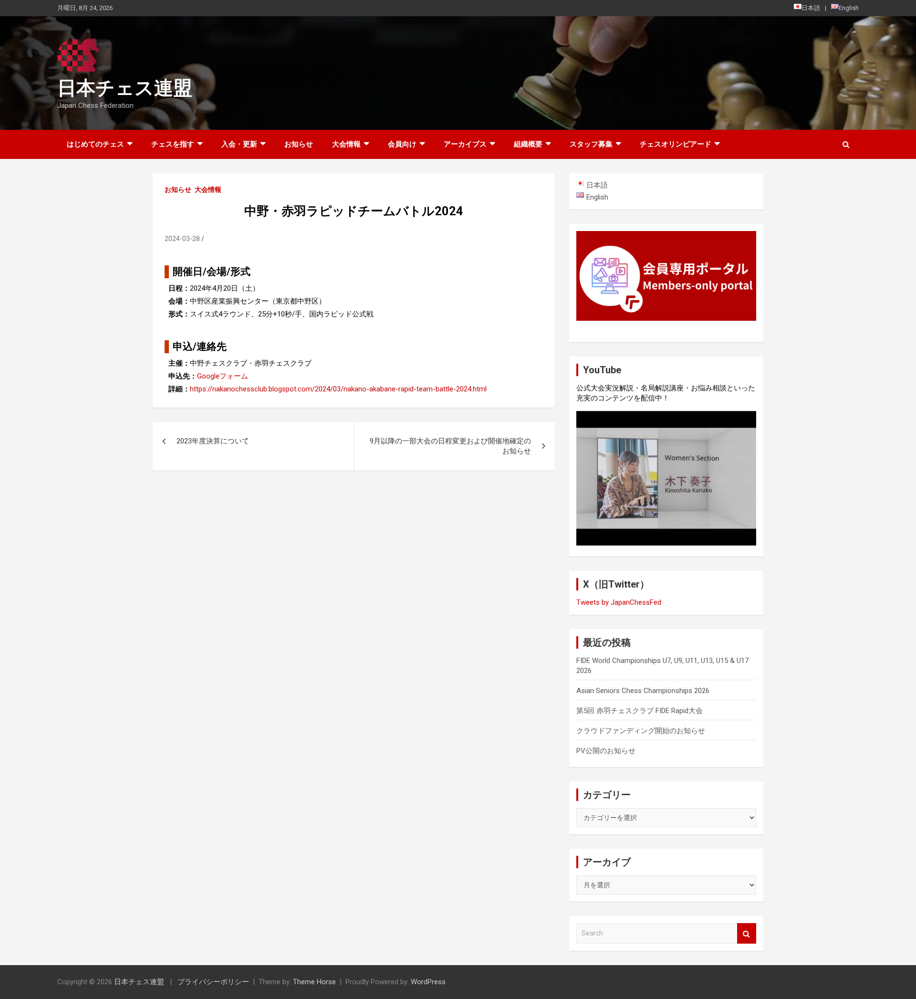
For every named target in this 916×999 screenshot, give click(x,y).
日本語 (811, 7)
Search (746, 933)
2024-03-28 (182, 238)
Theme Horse (314, 982)
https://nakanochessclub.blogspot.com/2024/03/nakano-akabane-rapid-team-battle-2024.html (338, 389)
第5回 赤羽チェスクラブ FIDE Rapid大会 (639, 710)
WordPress (428, 982)
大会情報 (208, 189)
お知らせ (298, 144)
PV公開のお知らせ (605, 751)
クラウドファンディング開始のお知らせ (640, 730)
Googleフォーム (222, 376)
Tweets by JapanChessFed (618, 602)
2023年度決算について (213, 441)
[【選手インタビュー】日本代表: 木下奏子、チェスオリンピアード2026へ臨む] (666, 478)
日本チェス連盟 (124, 88)
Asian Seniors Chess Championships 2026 (642, 690)
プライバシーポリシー (213, 982)
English (849, 7)
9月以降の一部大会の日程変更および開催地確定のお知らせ (450, 446)
